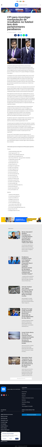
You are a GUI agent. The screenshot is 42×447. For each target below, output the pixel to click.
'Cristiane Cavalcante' (12, 32)
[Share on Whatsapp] (24, 35)
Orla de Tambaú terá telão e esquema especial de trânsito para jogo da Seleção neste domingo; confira (27, 291)
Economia (24, 391)
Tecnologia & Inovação (27, 406)
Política (23, 404)
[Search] (40, 5)
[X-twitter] (8, 395)
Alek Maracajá (4, 418)
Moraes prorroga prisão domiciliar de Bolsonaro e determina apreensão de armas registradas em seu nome (27, 313)
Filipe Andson (4, 431)
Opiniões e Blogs (26, 402)
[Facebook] (2, 395)
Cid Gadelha (3, 424)
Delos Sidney (4, 427)
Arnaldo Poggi (4, 422)
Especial (24, 393)
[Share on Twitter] (21, 35)
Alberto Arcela (4, 416)
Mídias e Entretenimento (28, 398)
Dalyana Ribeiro (4, 426)
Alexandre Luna (4, 420)
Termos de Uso (11, 436)
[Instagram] (6, 395)
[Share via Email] (26, 35)
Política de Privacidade (5, 436)
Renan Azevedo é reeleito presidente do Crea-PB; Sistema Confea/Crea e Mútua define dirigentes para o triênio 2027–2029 (27, 237)
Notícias (24, 400)
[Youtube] (4, 395)
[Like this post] (15, 35)
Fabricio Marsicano (5, 429)
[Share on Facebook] (18, 35)
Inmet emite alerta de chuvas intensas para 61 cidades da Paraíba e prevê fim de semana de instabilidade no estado (28, 338)
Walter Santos (4, 441)
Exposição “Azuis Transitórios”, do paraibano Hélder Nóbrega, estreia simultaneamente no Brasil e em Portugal (27, 362)
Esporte (23, 395)
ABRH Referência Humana (7, 414)
